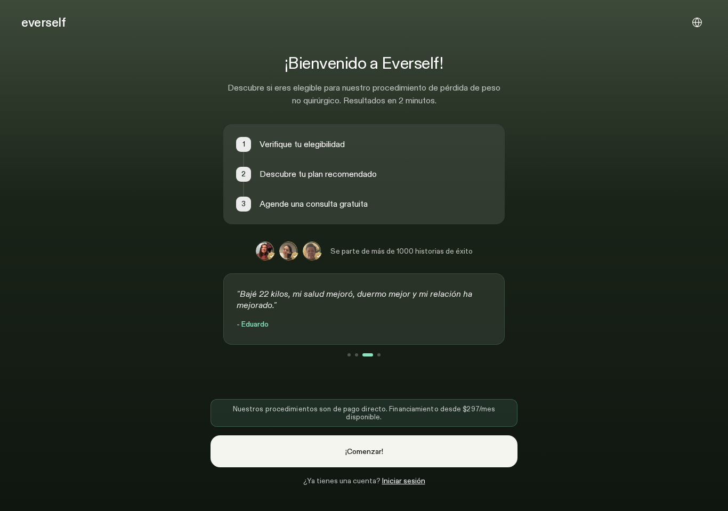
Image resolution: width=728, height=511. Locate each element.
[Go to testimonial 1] (349, 354)
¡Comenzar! (364, 451)
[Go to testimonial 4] (379, 354)
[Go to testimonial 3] (367, 354)
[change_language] (697, 22)
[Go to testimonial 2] (356, 354)
